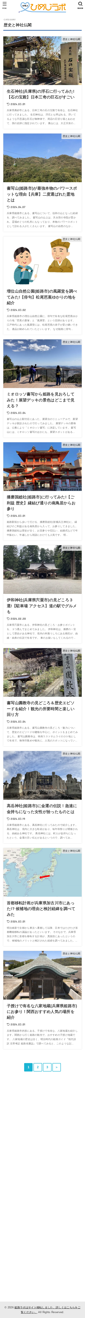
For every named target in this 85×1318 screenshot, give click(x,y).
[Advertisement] (42, 1138)
